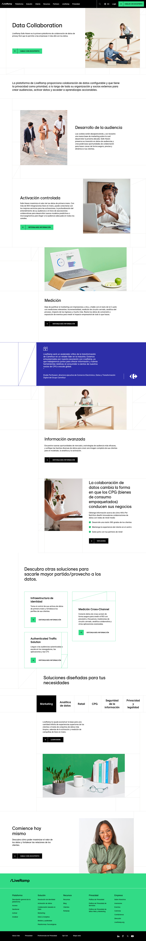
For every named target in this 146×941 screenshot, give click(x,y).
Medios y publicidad (45, 921)
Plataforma (19, 4)
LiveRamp (65, 4)
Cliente (37, 4)
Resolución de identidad (46, 899)
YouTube (132, 936)
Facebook (122, 936)
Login (114, 4)
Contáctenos (119, 915)
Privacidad (76, 4)
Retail (81, 704)
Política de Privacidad (96, 899)
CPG (95, 704)
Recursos (46, 4)
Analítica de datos (65, 703)
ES (108, 4)
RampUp (66, 911)
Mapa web (77, 936)
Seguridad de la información (112, 704)
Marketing (46, 704)
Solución (29, 4)
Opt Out (65, 936)
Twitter (127, 936)
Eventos (117, 907)
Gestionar (15, 909)
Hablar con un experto (133, 4)
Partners (56, 4)
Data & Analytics (44, 917)
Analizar (15, 917)
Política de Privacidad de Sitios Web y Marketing (97, 910)
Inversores (118, 903)
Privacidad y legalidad (133, 704)
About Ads (16, 936)
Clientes (66, 907)
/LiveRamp (7, 4)
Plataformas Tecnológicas (47, 924)
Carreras (117, 911)
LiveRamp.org (119, 922)
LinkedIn (118, 936)
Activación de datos (45, 903)
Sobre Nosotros (120, 899)
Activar (14, 913)
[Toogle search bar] (100, 4)
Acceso (14, 905)
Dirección (117, 918)
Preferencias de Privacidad (47, 936)
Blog (64, 903)
